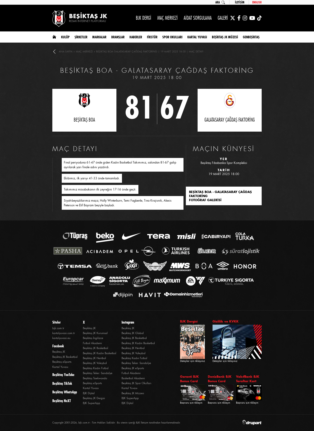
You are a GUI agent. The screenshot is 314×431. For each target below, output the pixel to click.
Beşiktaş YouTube (63, 374)
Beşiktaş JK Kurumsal (95, 333)
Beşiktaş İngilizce (93, 338)
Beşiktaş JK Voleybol (95, 363)
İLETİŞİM (239, 2)
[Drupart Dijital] (252, 423)
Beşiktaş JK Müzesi (133, 393)
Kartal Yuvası (60, 367)
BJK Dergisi (189, 321)
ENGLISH (257, 2)
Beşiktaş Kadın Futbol (96, 368)
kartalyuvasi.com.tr (63, 333)
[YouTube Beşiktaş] (252, 18)
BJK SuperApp (91, 403)
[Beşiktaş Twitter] (232, 18)
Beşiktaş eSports (61, 362)
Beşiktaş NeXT (61, 400)
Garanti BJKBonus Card (189, 379)
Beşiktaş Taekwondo (95, 378)
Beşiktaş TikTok (62, 383)
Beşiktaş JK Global (133, 333)
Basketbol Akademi (133, 378)
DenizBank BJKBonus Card (220, 379)
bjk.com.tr (58, 328)
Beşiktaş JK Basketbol (65, 357)
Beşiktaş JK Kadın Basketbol (99, 353)
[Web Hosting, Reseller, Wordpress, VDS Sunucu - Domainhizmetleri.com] (182, 295)
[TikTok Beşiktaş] (259, 18)
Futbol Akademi (92, 343)
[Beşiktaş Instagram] (245, 18)
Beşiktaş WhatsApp (64, 392)
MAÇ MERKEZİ (167, 18)
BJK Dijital (89, 393)
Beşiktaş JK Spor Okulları (136, 383)
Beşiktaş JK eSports (133, 368)
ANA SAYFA (65, 51)
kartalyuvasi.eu (61, 338)
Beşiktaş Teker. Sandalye (97, 373)
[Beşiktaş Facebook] (239, 18)
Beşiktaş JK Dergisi (94, 398)
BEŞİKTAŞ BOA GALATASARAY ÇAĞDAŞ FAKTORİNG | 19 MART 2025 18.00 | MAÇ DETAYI (149, 51)
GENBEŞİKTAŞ (251, 37)
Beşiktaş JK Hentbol (94, 358)
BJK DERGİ (143, 18)
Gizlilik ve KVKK (226, 321)
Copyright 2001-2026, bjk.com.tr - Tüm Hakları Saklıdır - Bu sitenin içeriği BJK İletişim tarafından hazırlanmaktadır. (116, 422)
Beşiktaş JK (58, 352)
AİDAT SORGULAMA (198, 18)
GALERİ (223, 18)
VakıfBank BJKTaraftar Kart (247, 379)
